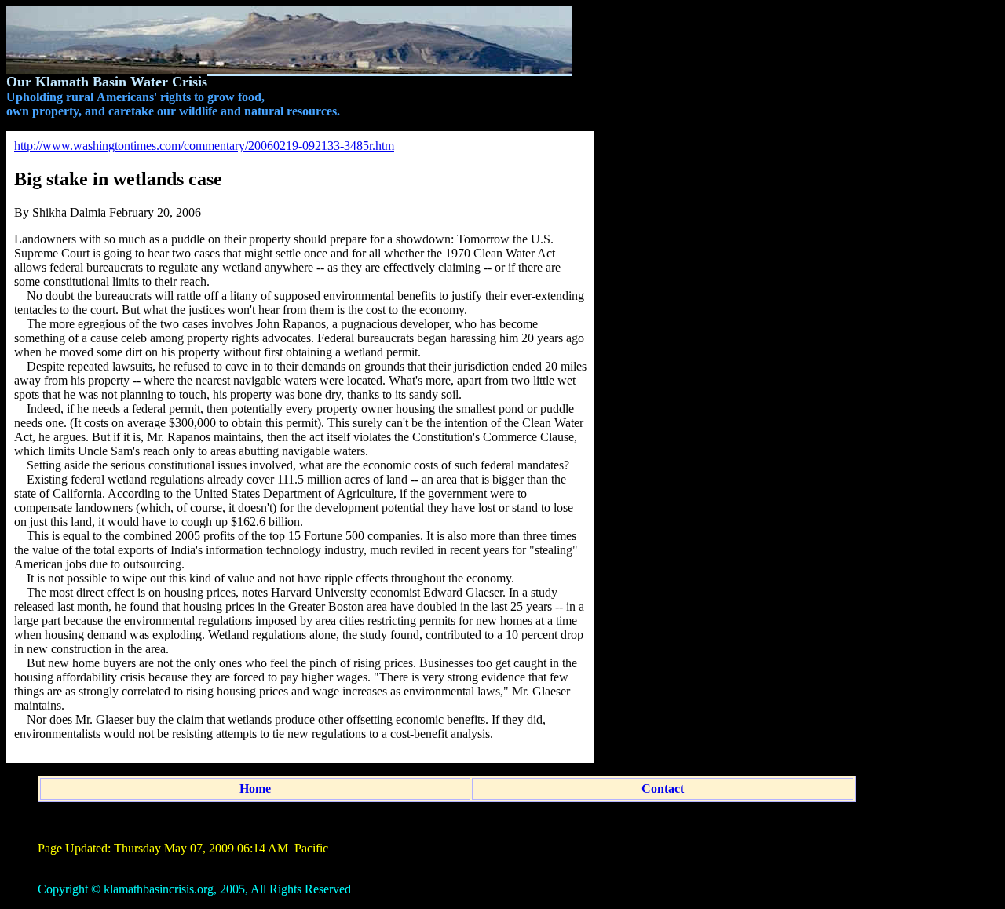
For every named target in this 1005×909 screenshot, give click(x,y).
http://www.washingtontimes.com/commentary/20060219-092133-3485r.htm (204, 145)
